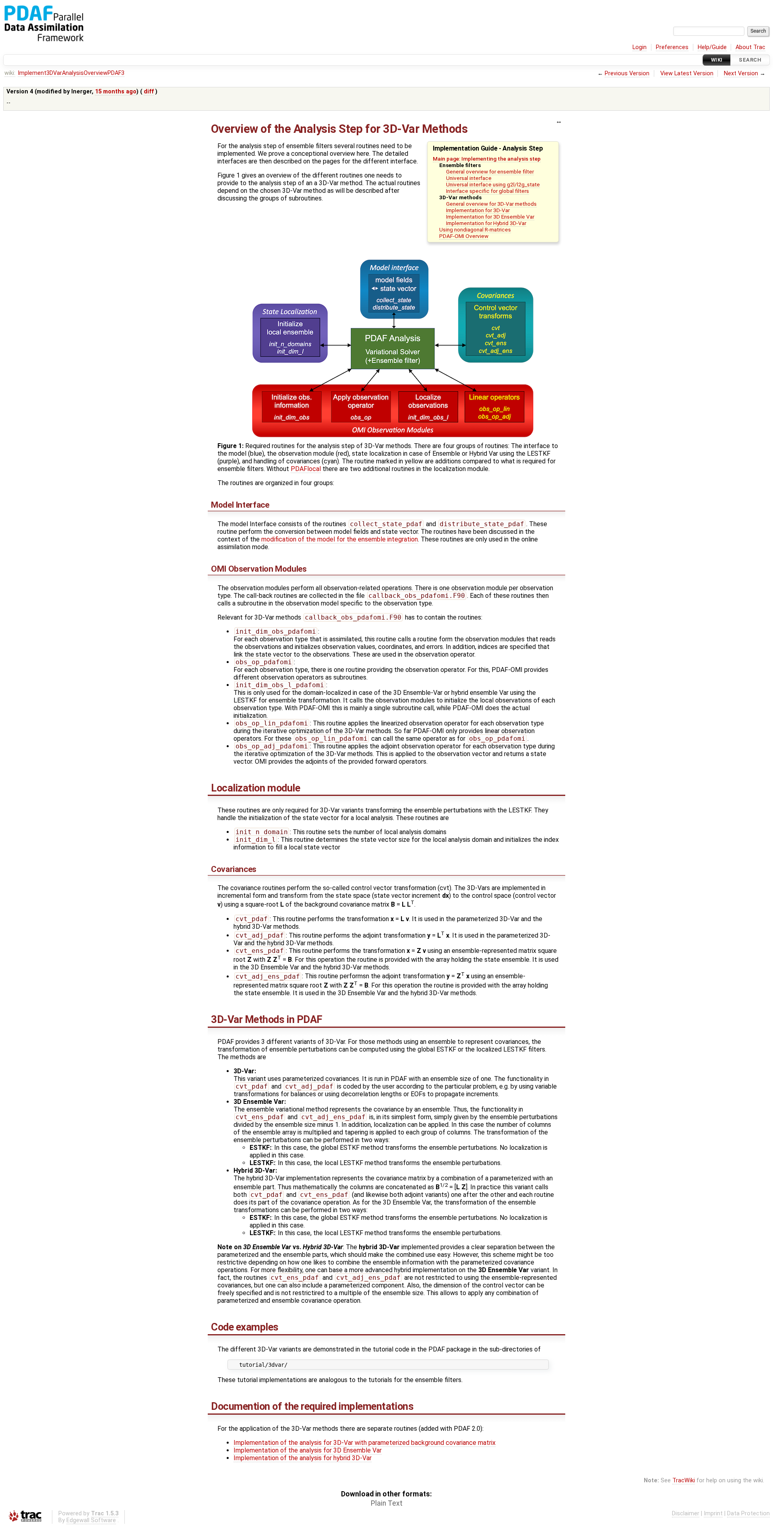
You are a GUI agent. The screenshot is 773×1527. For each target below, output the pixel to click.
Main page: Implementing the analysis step (487, 158)
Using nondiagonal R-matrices (475, 229)
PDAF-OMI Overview (463, 236)
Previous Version (627, 73)
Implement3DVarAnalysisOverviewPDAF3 (71, 73)
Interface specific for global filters (487, 191)
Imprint (713, 1513)
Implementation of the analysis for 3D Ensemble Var (308, 1450)
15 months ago (115, 91)
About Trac (750, 47)
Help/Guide (712, 47)
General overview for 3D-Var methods (491, 203)
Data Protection (748, 1513)
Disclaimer (685, 1513)
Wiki (717, 60)
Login (639, 47)
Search (750, 60)
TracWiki (683, 1480)
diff (149, 91)
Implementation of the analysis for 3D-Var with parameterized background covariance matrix (365, 1442)
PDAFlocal (306, 469)
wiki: (9, 73)
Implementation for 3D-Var (478, 210)
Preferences (672, 47)
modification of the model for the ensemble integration (339, 539)
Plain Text (387, 1503)
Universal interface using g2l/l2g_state (493, 184)
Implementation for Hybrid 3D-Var (486, 223)
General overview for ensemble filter (490, 171)
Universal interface (469, 178)
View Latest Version (686, 73)
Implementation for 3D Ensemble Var (490, 216)
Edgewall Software (91, 1520)
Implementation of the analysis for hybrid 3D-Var (303, 1458)
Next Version (741, 73)
